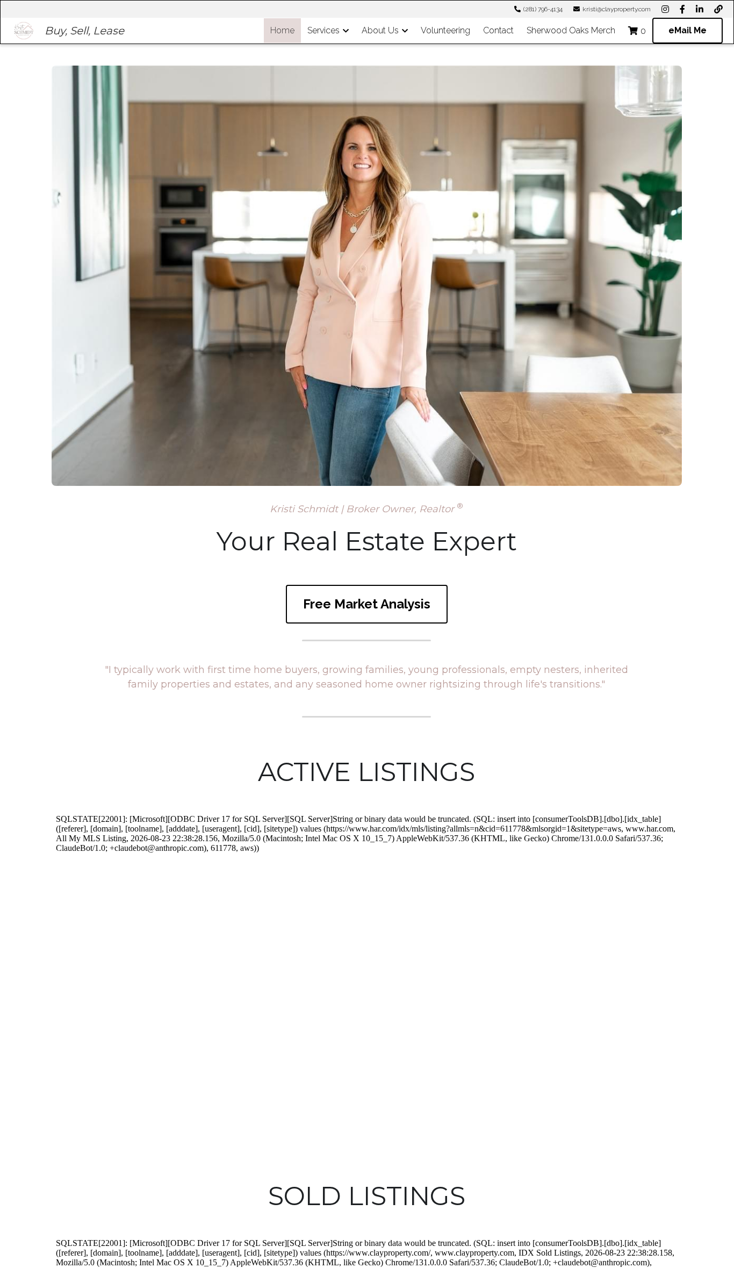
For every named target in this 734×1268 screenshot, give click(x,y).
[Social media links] (665, 9)
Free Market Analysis (366, 604)
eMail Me (687, 30)
